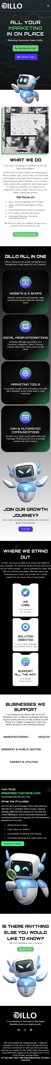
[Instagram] (25, 1030)
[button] (47, 6)
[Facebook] (19, 1030)
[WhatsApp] (31, 1030)
